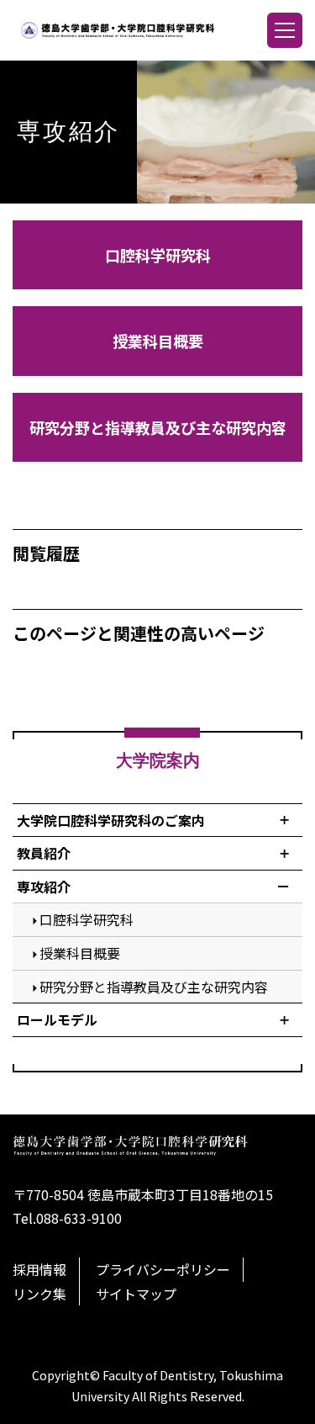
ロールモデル (57, 1019)
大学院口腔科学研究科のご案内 (111, 820)
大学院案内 (158, 760)
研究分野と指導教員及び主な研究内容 (157, 427)
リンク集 (39, 1294)
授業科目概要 (158, 341)
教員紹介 (44, 853)
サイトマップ (136, 1294)
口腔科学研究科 (158, 255)
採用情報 (39, 1269)
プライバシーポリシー (163, 1269)
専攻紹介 (44, 886)
